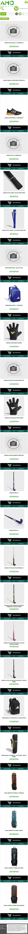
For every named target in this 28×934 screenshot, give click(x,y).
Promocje (3, 928)
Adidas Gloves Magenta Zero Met (14, 455)
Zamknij (25, 932)
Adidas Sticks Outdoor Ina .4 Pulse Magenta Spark (14, 643)
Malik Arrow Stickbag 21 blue (14, 830)
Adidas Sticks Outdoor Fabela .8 (14, 568)
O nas (1, 927)
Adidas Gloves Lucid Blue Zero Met (14, 380)
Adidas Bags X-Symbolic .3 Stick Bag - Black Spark (14, 756)
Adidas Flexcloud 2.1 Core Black (14, 42)
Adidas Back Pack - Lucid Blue (14, 305)
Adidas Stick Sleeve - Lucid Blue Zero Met (14, 230)
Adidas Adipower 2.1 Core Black (14, 117)
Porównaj (21, 56)
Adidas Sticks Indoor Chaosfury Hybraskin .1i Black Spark (14, 606)
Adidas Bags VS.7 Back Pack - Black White (14, 718)
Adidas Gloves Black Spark (14, 342)
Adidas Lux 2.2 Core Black (14, 155)
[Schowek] (20, 13)
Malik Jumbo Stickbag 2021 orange (14, 905)
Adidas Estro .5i (14, 530)
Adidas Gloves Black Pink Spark (14, 417)
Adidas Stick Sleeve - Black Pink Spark (14, 192)
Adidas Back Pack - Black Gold (14, 267)
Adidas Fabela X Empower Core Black (14, 80)
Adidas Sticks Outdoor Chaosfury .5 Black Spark (14, 681)
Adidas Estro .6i (14, 492)
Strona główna (4, 925)
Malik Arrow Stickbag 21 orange (14, 793)
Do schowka (7, 56)
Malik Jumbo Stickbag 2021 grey (14, 868)
